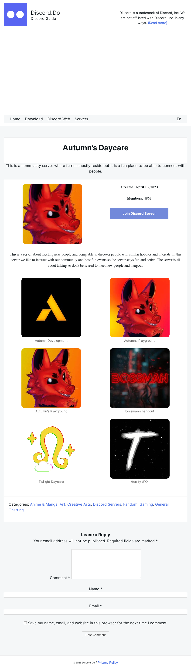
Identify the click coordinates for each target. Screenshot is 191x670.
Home (15, 119)
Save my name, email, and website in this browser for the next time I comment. (97, 623)
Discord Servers (107, 504)
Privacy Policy (108, 662)
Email (95, 606)
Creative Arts (79, 504)
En (179, 119)
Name (95, 589)
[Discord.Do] (15, 24)
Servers (81, 119)
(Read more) (157, 23)
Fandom (130, 504)
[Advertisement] (95, 71)
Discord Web (59, 119)
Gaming (146, 504)
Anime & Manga (44, 504)
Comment (60, 577)
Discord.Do (45, 12)
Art (62, 504)
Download (34, 119)
